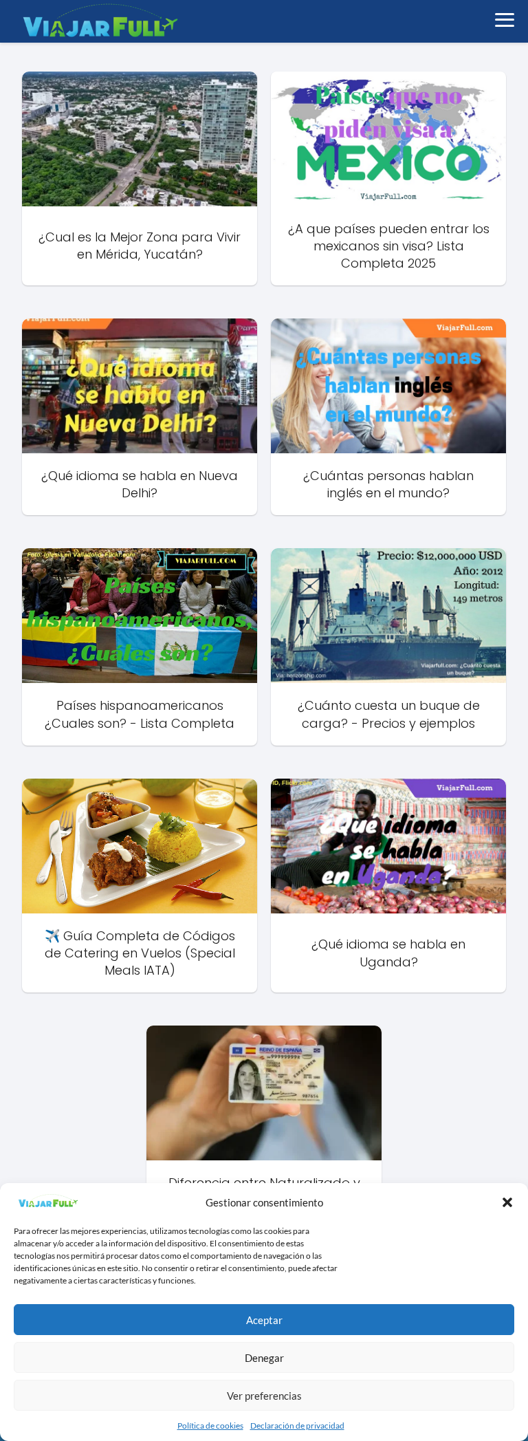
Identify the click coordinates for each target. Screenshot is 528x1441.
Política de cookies (210, 1425)
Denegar (264, 1358)
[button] (507, 1202)
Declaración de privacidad (297, 1425)
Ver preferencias (264, 1395)
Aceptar (264, 1320)
